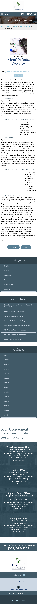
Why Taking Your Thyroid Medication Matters (16, 330)
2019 (6, 387)
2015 (6, 406)
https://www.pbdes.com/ (18, 590)
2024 (6, 364)
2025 (6, 360)
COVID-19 (7, 270)
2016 (20, 26)
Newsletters (8, 284)
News (6, 280)
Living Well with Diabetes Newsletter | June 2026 (17, 325)
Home (3, 26)
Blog (15, 26)
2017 (6, 396)
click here (17, 240)
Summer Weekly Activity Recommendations (15, 334)
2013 (6, 415)
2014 (6, 410)
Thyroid (7, 289)
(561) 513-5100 (28, 14)
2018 (6, 392)
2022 (6, 373)
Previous (13, 247)
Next (26, 247)
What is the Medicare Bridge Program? (14, 311)
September (27, 26)
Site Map (12, 593)
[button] (18, 575)
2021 (6, 378)
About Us (9, 26)
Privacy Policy (23, 593)
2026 (6, 355)
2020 (6, 383)
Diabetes (7, 275)
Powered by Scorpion (18, 600)
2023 (6, 369)
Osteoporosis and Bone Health (12, 339)
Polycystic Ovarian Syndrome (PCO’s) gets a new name (18, 321)
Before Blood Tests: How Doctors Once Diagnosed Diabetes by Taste (18, 306)
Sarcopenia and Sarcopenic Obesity (14, 316)
